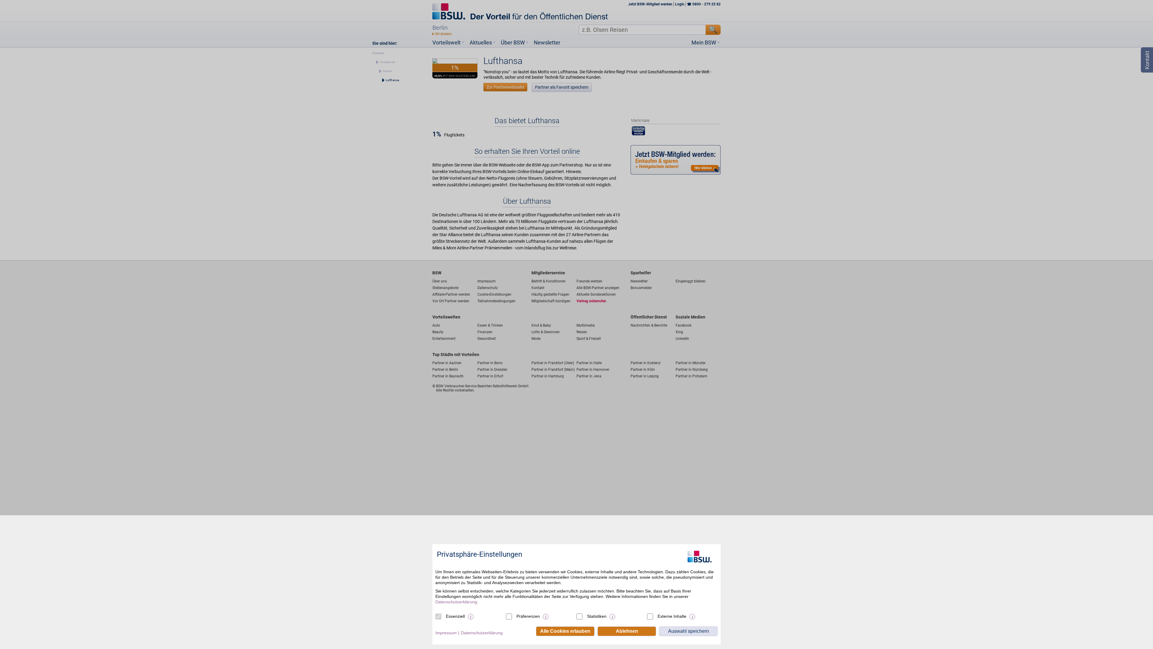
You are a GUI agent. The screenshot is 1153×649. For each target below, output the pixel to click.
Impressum (446, 632)
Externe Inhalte (672, 616)
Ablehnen (627, 631)
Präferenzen (528, 616)
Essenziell (455, 616)
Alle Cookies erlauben (565, 631)
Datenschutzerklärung (456, 601)
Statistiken (597, 616)
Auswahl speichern (688, 631)
